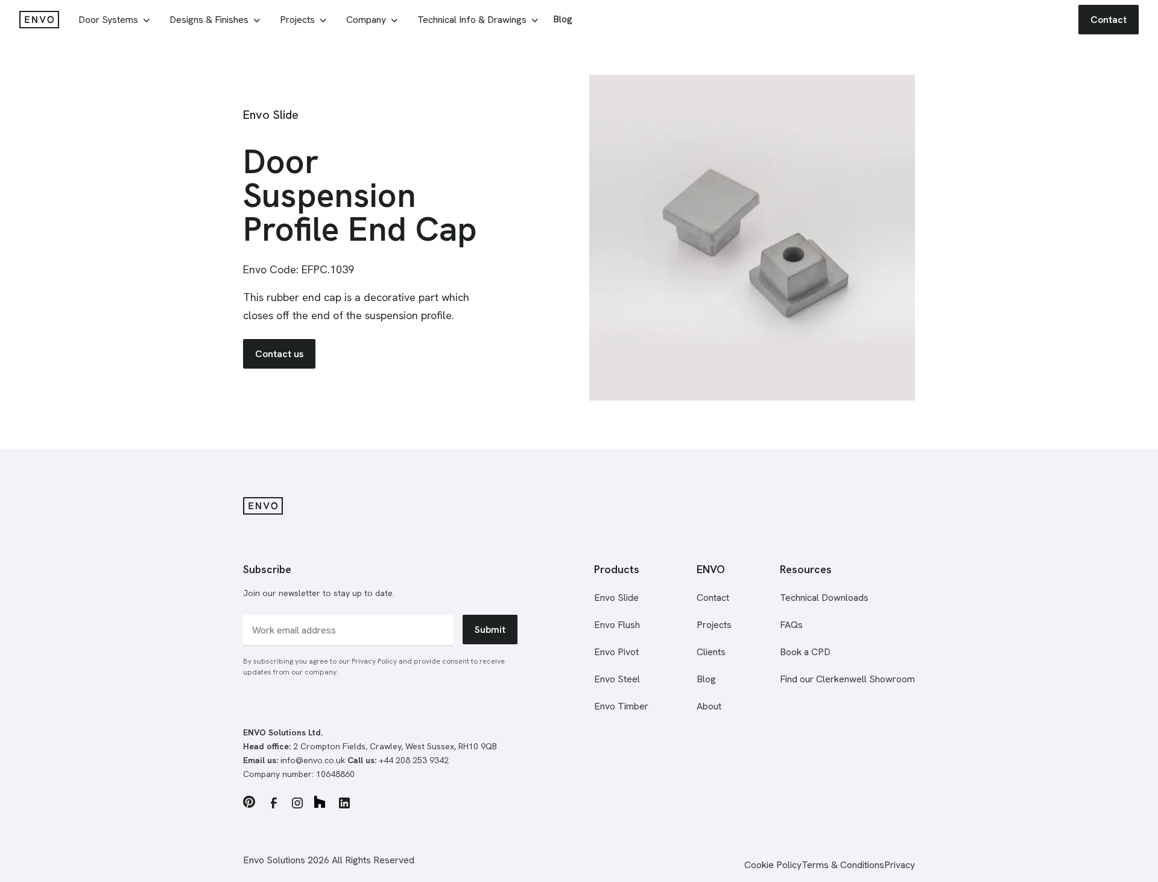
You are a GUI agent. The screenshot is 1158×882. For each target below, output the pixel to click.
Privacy (899, 864)
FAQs (791, 624)
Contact (713, 597)
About (709, 706)
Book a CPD (805, 652)
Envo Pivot (616, 652)
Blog (706, 679)
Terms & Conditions (843, 864)
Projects (714, 624)
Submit (490, 629)
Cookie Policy (773, 864)
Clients (711, 652)
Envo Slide (616, 597)
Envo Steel (617, 679)
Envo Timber (621, 706)
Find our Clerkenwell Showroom (847, 679)
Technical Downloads (824, 597)
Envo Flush (617, 624)
